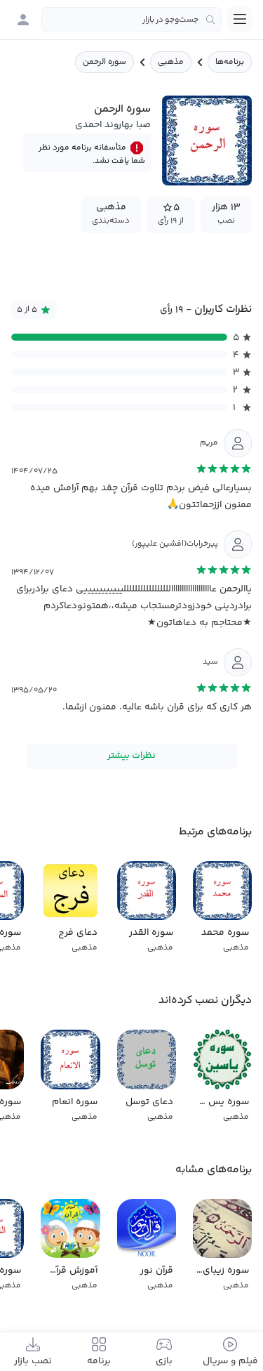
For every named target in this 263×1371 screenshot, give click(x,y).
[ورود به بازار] (23, 19)
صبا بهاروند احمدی (113, 125)
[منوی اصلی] (239, 19)
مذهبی (171, 62)
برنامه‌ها (229, 62)
